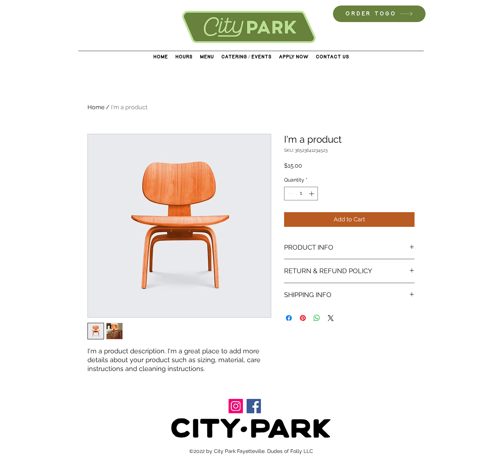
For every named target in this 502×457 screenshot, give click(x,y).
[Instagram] (236, 406)
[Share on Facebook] (288, 318)
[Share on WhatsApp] (316, 318)
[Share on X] (330, 318)
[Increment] (312, 193)
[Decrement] (289, 193)
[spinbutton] (301, 193)
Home (95, 107)
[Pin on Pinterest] (302, 318)
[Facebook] (254, 406)
